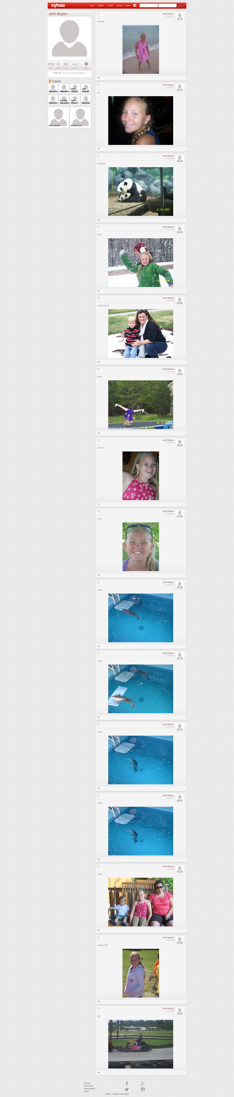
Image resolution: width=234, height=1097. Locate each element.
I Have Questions (89, 1089)
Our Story (87, 1083)
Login (180, 5)
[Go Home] (57, 6)
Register (101, 5)
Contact (86, 1091)
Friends (56, 81)
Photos (58, 68)
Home (92, 5)
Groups (119, 5)
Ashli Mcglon (168, 14)
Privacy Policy (88, 1086)
